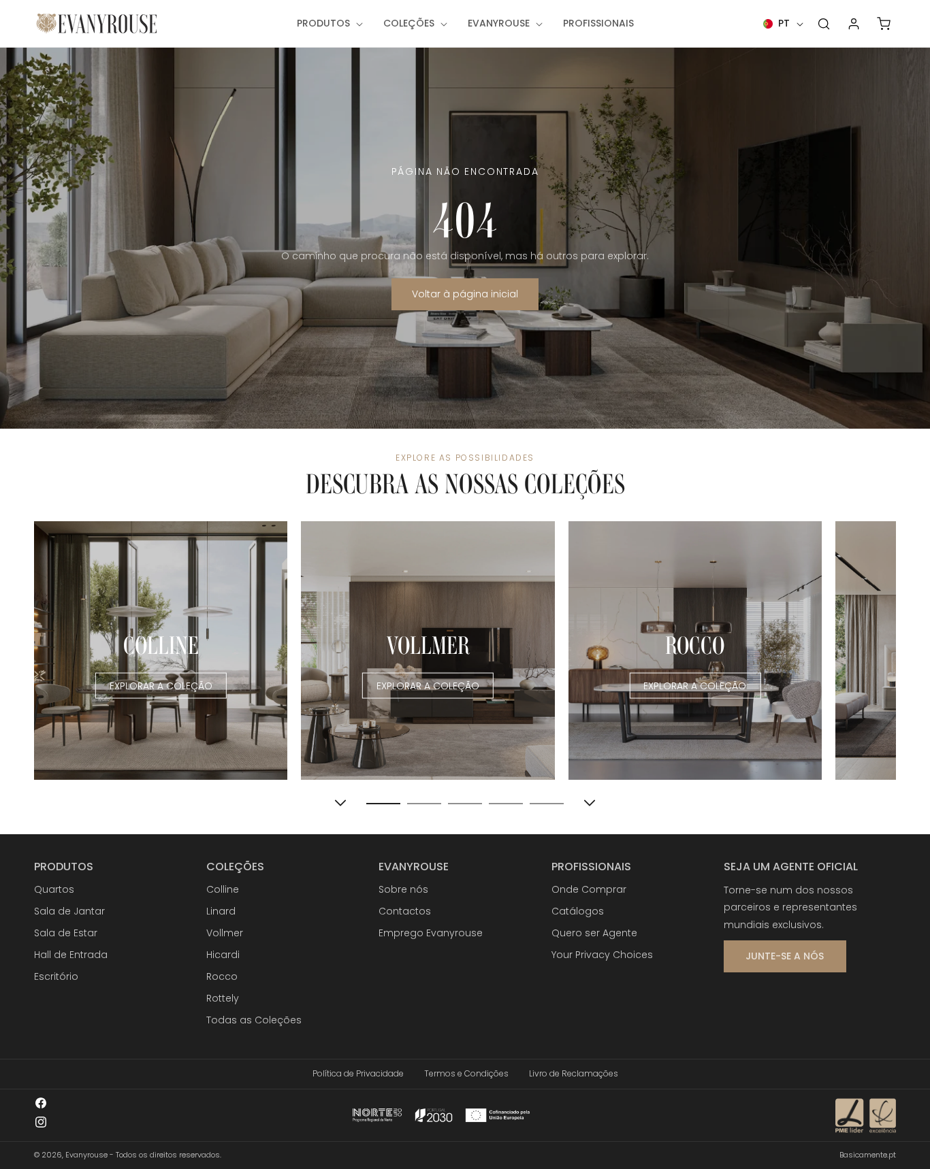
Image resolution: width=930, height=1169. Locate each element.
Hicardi (223, 954)
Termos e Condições (466, 1073)
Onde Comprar (588, 889)
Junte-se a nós (784, 956)
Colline (222, 889)
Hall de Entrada (71, 954)
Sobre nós (403, 889)
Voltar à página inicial (465, 294)
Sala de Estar (65, 933)
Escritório (56, 976)
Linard (221, 911)
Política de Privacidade (358, 1073)
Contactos (405, 911)
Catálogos (577, 911)
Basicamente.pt (867, 1154)
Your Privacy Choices (602, 954)
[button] (328, 23)
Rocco (222, 976)
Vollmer (224, 933)
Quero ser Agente (594, 933)
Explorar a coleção (161, 685)
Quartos (54, 889)
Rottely (222, 998)
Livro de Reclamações (573, 1073)
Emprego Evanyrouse (431, 933)
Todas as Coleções (254, 1020)
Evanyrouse (86, 1154)
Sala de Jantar (69, 911)
